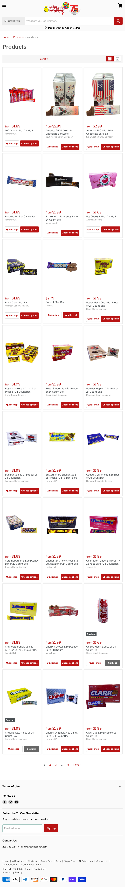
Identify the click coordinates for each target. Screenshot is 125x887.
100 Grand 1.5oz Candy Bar (20, 130)
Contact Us (101, 861)
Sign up (51, 828)
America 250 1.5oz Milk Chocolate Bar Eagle (59, 132)
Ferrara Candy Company (16, 739)
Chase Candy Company (97, 653)
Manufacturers (9, 864)
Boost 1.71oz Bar (55, 302)
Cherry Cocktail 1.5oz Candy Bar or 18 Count (62, 648)
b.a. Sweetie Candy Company (59, 137)
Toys (58, 861)
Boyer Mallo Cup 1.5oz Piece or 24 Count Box (102, 304)
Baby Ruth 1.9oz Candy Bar (20, 216)
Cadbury (49, 305)
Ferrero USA (11, 133)
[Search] (118, 21)
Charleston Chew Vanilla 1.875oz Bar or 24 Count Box (21, 648)
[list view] (117, 58)
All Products (18, 861)
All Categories (86, 861)
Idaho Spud (51, 653)
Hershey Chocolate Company (99, 481)
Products (18, 37)
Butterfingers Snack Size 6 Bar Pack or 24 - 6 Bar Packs (61, 476)
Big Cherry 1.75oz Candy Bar (102, 216)
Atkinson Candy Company (17, 305)
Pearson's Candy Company (98, 395)
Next (76, 764)
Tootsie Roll (51, 567)
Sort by (44, 59)
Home (5, 37)
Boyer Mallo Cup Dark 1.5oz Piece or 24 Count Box (20, 390)
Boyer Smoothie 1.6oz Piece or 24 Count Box (62, 390)
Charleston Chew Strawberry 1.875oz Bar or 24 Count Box (103, 562)
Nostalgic (32, 861)
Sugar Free (69, 861)
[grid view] (110, 58)
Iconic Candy (52, 223)
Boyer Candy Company (96, 309)
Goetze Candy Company (16, 567)
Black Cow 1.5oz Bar (16, 302)
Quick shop (12, 143)
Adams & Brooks (94, 219)
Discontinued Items (31, 864)
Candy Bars (46, 861)
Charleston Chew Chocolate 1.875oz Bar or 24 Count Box (62, 562)
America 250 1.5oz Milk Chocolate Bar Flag (99, 132)
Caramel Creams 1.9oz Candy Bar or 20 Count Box (22, 562)
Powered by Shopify (12, 872)
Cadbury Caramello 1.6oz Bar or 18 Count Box (102, 476)
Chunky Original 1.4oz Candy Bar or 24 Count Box (62, 734)
